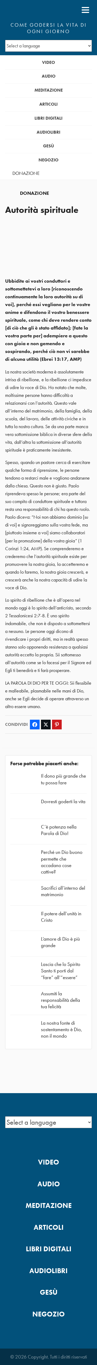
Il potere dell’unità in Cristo (61, 916)
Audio (49, 76)
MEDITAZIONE (48, 90)
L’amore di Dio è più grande (60, 942)
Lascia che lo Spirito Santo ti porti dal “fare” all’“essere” (60, 971)
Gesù (48, 146)
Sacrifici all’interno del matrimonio (63, 891)
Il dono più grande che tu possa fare (63, 779)
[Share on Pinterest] (57, 724)
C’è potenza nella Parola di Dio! (59, 830)
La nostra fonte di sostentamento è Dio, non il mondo (61, 1029)
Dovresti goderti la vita (63, 801)
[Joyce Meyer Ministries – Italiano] (31, 10)
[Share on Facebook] (35, 724)
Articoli (48, 104)
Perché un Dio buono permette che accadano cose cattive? (61, 862)
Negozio (48, 160)
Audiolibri (48, 132)
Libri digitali (48, 118)
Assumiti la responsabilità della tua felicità (60, 1000)
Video (48, 62)
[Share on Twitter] (46, 724)
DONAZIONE (26, 173)
